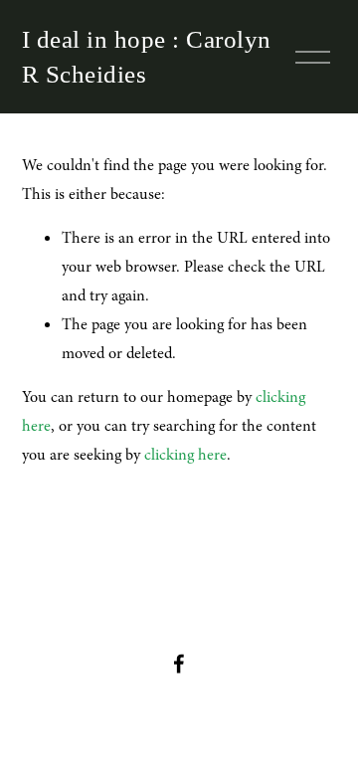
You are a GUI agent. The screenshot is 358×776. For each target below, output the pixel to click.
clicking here (185, 455)
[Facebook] (179, 664)
